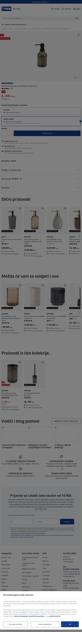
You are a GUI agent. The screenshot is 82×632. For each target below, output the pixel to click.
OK (70, 624)
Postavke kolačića (15, 624)
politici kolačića (55, 616)
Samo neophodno (45, 624)
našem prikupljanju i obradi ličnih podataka (29, 616)
